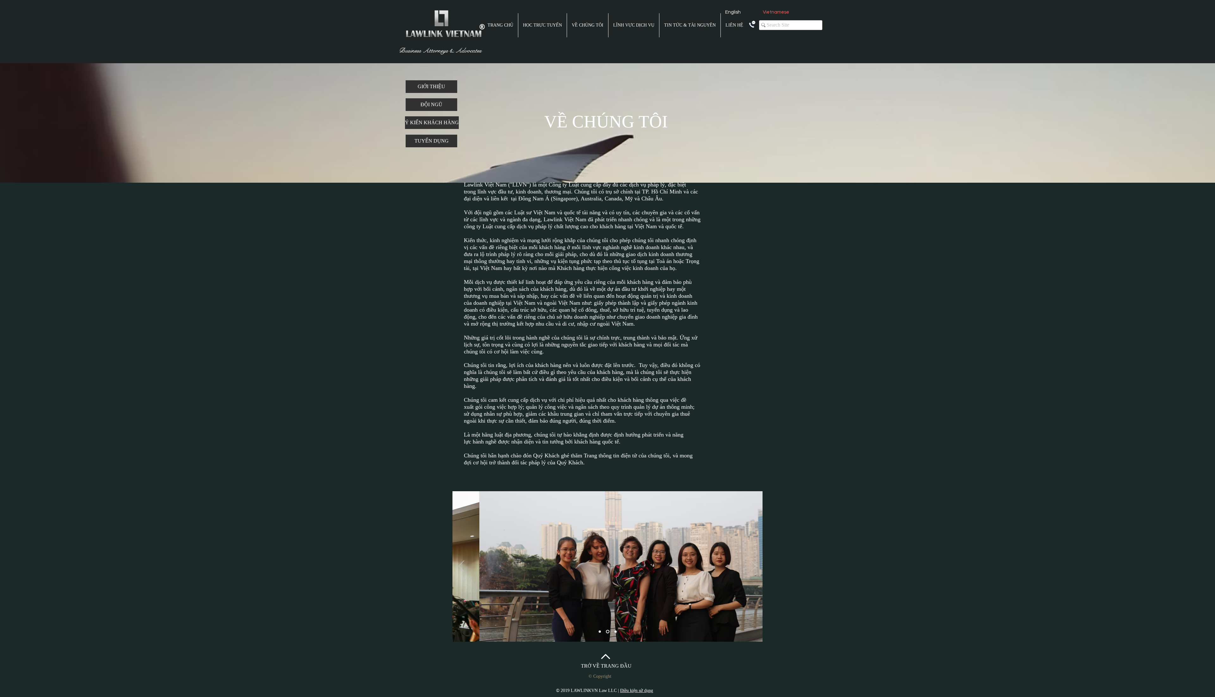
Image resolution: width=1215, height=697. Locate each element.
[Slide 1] (600, 632)
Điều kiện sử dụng (636, 690)
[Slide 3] (615, 632)
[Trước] (461, 566)
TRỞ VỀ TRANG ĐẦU (606, 666)
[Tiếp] (754, 566)
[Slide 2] (607, 631)
